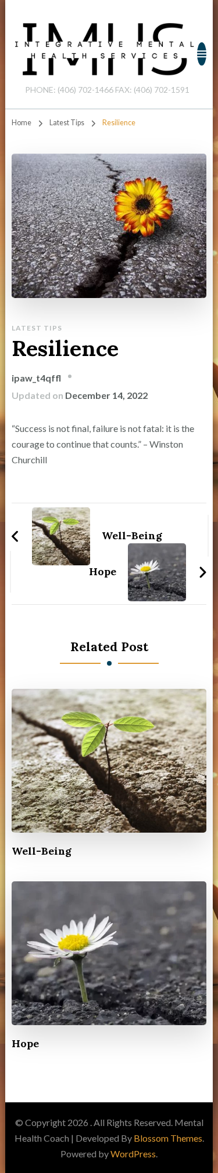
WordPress (133, 1153)
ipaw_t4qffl (36, 377)
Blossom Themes (168, 1137)
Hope (25, 1043)
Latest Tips (37, 328)
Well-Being (42, 851)
